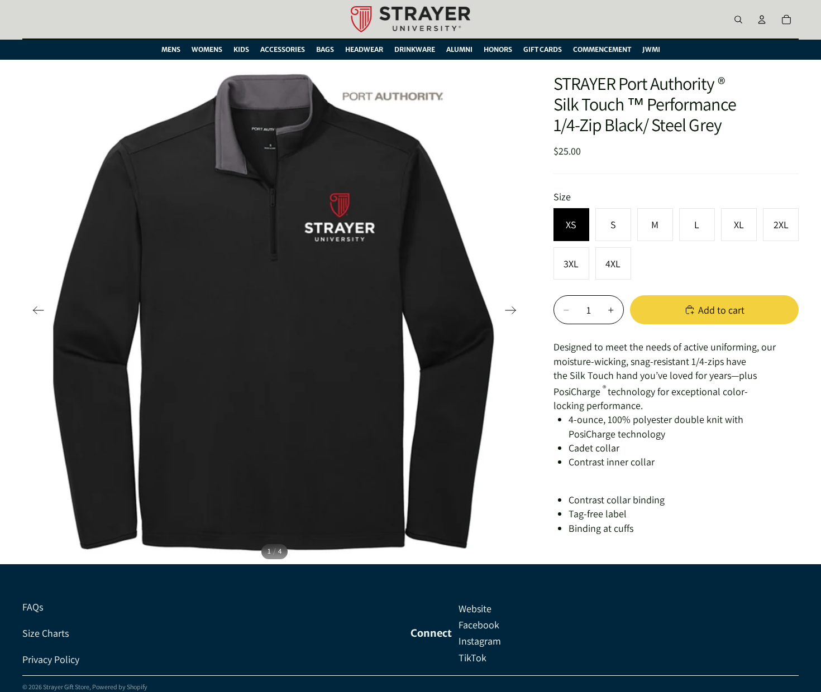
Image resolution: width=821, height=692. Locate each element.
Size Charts (45, 633)
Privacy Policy (50, 659)
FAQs (32, 606)
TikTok (472, 657)
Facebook (479, 624)
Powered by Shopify (119, 687)
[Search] (738, 19)
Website (475, 608)
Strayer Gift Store (66, 687)
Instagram (480, 641)
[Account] (762, 19)
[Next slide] (514, 312)
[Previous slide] (34, 312)
